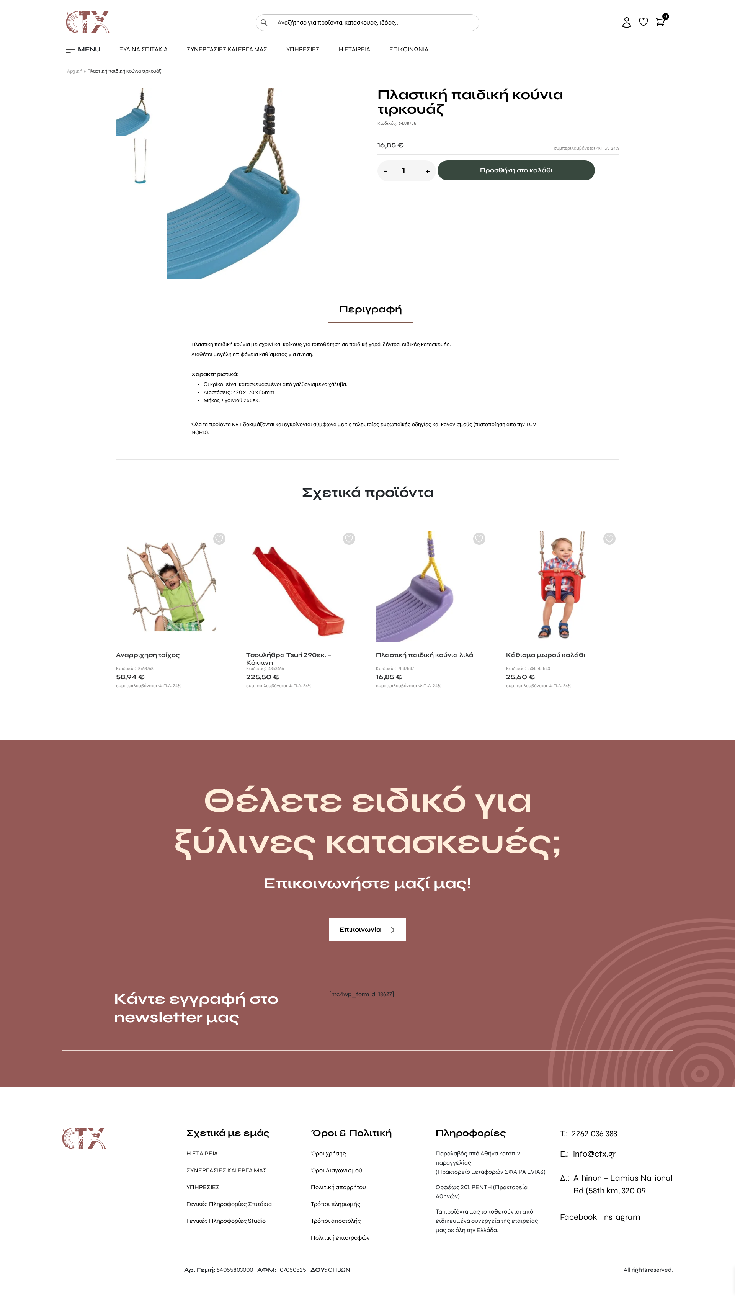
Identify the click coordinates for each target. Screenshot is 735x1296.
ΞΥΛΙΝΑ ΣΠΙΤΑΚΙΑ (143, 49)
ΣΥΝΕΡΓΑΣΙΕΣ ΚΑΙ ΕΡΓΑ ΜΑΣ (227, 49)
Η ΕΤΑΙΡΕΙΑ (354, 49)
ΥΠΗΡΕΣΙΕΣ (303, 49)
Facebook (578, 1217)
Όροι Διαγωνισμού (336, 1170)
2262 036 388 (594, 1134)
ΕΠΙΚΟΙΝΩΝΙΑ (408, 49)
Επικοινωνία (361, 929)
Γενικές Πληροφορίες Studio (226, 1220)
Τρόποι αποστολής (336, 1220)
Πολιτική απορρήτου (338, 1187)
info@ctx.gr (594, 1154)
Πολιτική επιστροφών (340, 1237)
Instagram (621, 1217)
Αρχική (74, 71)
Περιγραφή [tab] (370, 309)
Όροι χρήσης (328, 1153)
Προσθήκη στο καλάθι (516, 170)
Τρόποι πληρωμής (336, 1204)
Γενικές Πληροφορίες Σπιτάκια (229, 1204)
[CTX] (88, 22)
